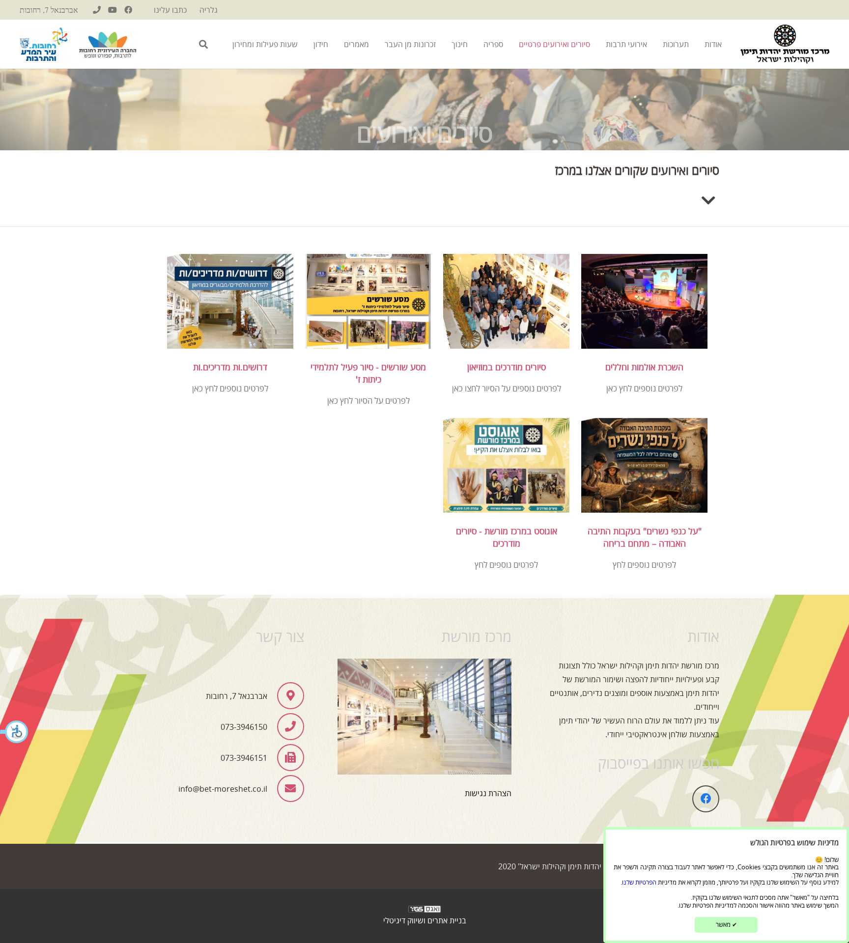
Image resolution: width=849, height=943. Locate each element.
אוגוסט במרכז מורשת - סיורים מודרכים (506, 537)
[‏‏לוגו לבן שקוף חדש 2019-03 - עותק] (424, 911)
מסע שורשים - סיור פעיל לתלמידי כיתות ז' (368, 373)
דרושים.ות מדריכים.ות (230, 367)
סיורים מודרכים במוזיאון (506, 367)
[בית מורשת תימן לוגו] (784, 44)
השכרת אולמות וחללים (644, 367)
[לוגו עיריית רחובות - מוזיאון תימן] (43, 44)
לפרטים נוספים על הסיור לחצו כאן (506, 388)
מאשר (726, 924)
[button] (14, 733)
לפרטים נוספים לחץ (644, 564)
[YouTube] (112, 10)
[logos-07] (107, 44)
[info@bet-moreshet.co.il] (285, 788)
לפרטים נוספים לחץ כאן (644, 388)
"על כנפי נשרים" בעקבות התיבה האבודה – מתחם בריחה (645, 537)
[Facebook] (128, 10)
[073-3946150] (97, 10)
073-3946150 (244, 726)
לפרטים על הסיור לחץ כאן (368, 400)
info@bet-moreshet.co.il (222, 788)
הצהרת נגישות (488, 793)
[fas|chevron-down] (708, 201)
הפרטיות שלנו (639, 882)
